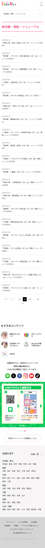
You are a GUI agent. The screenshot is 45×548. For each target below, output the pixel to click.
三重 (9, 481)
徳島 (4, 502)
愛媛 (13, 502)
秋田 (25, 464)
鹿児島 (33, 509)
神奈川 (33, 471)
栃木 (9, 471)
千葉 (23, 471)
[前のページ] (6, 299)
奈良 (23, 488)
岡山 (13, 495)
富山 (9, 478)
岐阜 (33, 478)
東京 (28, 471)
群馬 (13, 471)
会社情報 (34, 522)
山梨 (23, 478)
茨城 (4, 471)
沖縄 (39, 509)
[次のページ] (22, 303)
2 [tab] (22, 431)
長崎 (13, 509)
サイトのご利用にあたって (30, 525)
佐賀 (9, 509)
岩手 (15, 464)
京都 (9, 488)
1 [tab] (20, 431)
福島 (34, 464)
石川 (13, 478)
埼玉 (18, 471)
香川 (9, 502)
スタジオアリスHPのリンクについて (21, 529)
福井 (18, 478)
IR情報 (16, 525)
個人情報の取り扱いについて (22, 533)
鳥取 (4, 495)
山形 (29, 464)
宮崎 (28, 509)
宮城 (20, 464)
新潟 (4, 478)
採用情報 (7, 525)
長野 (28, 478)
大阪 (13, 488)
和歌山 (28, 488)
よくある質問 (23, 522)
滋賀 (4, 488)
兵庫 (18, 488)
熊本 (18, 509)
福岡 (4, 509)
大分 (23, 509)
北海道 (4, 464)
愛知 (4, 481)
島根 (9, 495)
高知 (18, 502)
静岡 (37, 478)
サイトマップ (10, 522)
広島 (18, 495)
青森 (10, 464)
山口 (23, 495)
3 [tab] (25, 431)
